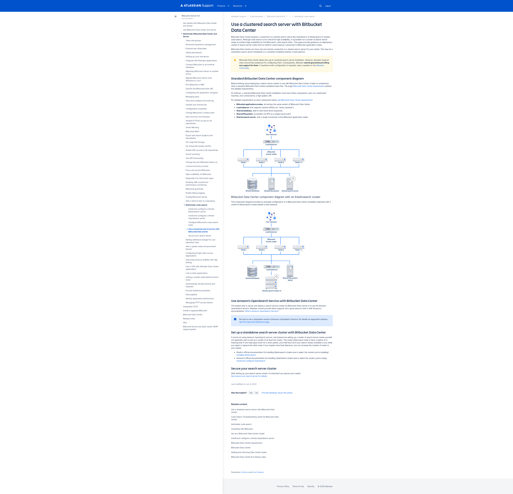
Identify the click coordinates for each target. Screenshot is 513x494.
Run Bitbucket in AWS (195, 84)
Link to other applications (196, 273)
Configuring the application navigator (202, 92)
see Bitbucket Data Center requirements (294, 100)
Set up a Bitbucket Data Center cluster (248, 433)
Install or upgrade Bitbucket (195, 310)
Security (310, 486)
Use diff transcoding (194, 158)
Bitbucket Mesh (192, 131)
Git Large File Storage (195, 142)
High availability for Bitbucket (198, 174)
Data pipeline (191, 294)
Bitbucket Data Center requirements (308, 86)
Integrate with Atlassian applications (201, 60)
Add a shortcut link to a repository (200, 201)
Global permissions (194, 52)
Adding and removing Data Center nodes (249, 452)
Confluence (244, 472)
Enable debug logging (195, 193)
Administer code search (196, 205)
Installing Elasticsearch (246, 355)
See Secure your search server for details (249, 376)
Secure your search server (199, 235)
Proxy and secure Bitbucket (198, 170)
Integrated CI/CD (190, 306)
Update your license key (196, 104)
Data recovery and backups (198, 117)
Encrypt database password (198, 290)
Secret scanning (193, 154)
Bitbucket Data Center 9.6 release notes (248, 457)
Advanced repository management (201, 44)
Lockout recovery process (197, 166)
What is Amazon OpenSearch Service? (261, 311)
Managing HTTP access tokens (199, 302)
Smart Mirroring (192, 127)
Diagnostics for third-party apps (199, 178)
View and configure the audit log (200, 100)
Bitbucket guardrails (194, 189)
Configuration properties (196, 108)
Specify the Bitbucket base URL (199, 88)
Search (320, 6)
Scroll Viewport (258, 472)
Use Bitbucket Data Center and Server (199, 30)
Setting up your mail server (197, 56)
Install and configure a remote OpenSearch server (252, 438)
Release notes (189, 318)
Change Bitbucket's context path (200, 113)
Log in (328, 6)
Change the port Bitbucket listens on (201, 162)
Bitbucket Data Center (192, 314)
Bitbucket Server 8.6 (191, 16)
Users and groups (193, 40)
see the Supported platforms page (254, 322)
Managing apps (192, 96)
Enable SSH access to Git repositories (202, 150)
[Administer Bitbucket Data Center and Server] (290, 16)
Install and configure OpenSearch (250, 361)
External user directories (196, 48)
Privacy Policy (283, 486)
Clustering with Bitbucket (242, 429)
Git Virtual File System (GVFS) (198, 146)
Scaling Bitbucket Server (196, 197)
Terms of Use (298, 486)
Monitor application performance (200, 298)
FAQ (185, 322)
